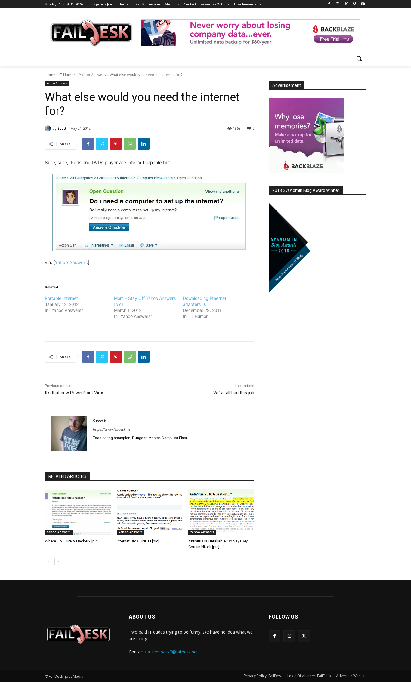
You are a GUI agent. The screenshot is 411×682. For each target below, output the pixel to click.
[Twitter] (346, 4)
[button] (359, 58)
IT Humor (67, 74)
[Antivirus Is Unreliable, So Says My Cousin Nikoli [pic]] (221, 512)
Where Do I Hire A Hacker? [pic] (72, 541)
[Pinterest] (116, 144)
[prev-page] (48, 561)
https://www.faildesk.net (112, 429)
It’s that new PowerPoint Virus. (75, 392)
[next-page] (58, 561)
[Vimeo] (354, 4)
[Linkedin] (144, 144)
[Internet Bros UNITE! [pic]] (150, 512)
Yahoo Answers (92, 74)
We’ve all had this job (233, 392)
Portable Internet (61, 298)
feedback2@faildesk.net (175, 652)
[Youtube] (362, 4)
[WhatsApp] (130, 144)
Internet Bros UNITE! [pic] (138, 541)
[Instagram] (337, 4)
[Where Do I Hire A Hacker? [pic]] (78, 512)
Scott (61, 128)
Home (50, 74)
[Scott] (49, 128)
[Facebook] (329, 4)
